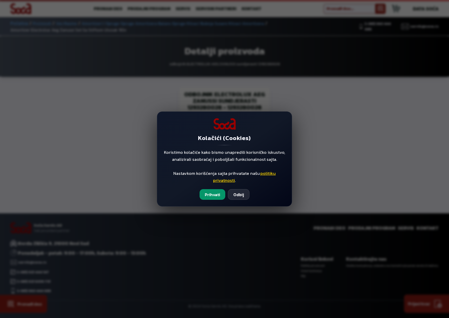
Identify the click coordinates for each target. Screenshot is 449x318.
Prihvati (212, 194)
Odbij (238, 194)
